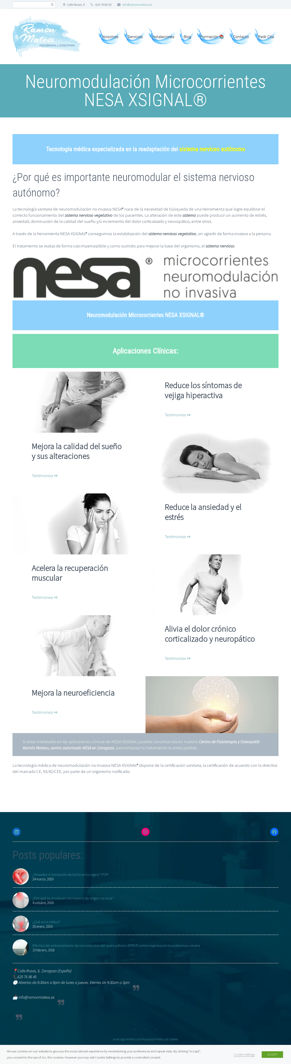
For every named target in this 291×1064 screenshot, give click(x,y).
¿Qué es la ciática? (46, 921)
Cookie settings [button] (244, 1054)
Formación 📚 (212, 36)
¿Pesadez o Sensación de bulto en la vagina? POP (70, 874)
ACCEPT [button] (272, 1054)
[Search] (52, 4)
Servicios (135, 36)
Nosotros (110, 36)
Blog (187, 36)
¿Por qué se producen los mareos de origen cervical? (73, 898)
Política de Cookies (167, 1039)
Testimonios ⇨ (178, 414)
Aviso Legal (119, 1039)
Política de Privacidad (141, 1039)
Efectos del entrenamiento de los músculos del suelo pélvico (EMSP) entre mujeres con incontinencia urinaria (116, 945)
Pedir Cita (266, 36)
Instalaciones (163, 36)
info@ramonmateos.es (137, 5)
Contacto (241, 36)
